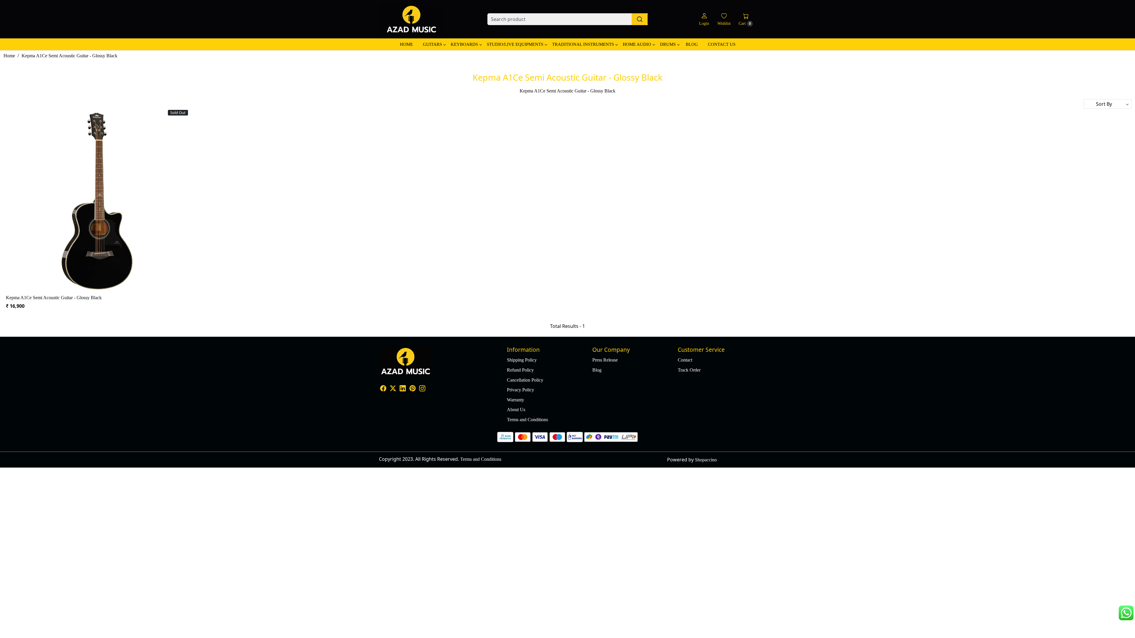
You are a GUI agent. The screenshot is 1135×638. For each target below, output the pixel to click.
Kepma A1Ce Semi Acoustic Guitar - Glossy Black (54, 297)
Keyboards (464, 44)
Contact (685, 359)
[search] (640, 19)
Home (406, 44)
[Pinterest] (412, 389)
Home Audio (637, 44)
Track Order (689, 369)
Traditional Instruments (583, 44)
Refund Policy (520, 369)
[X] (393, 389)
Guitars (432, 44)
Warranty (515, 399)
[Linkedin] (402, 389)
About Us (516, 409)
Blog (692, 44)
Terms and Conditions (527, 419)
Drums (668, 44)
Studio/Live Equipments (515, 44)
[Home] (411, 19)
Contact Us (721, 44)
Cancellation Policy (525, 380)
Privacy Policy (520, 389)
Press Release (605, 359)
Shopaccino (706, 459)
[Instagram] (422, 389)
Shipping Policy (522, 359)
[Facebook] (383, 389)
